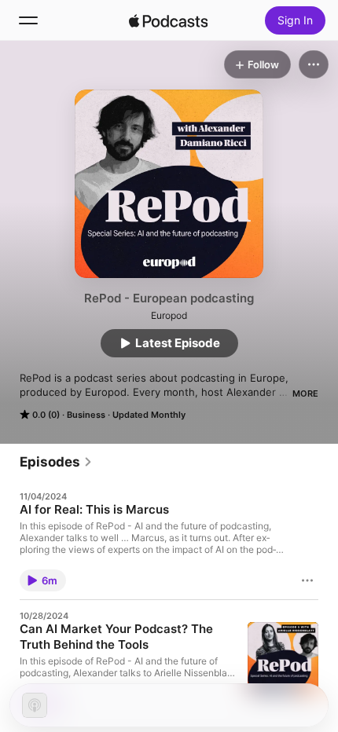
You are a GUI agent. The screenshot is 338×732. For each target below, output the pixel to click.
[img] (168, 20)
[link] (56, 461)
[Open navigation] (28, 20)
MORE (305, 393)
